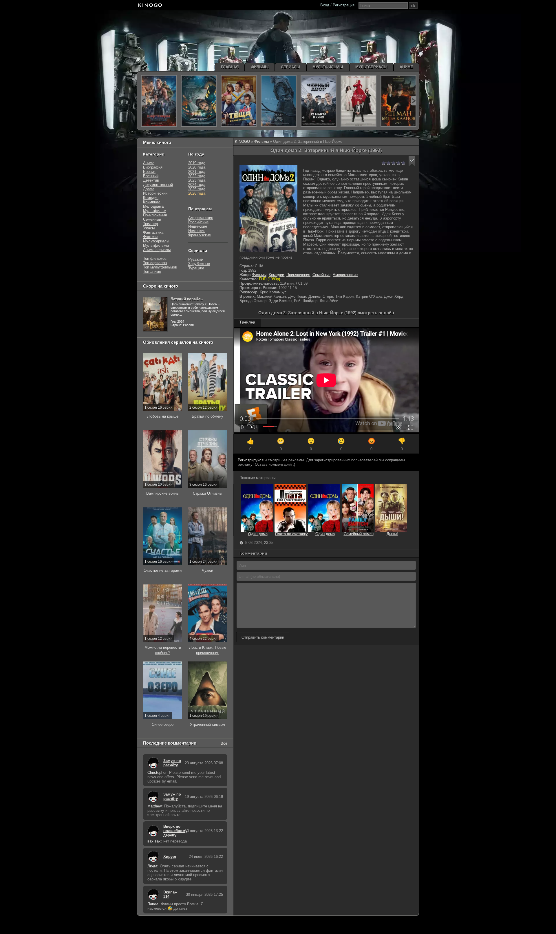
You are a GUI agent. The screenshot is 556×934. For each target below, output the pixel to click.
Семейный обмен (359, 534)
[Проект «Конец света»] (199, 101)
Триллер (150, 224)
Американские (345, 275)
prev (143, 100)
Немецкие (196, 231)
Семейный (152, 219)
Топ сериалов (155, 263)
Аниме (148, 163)
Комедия (150, 197)
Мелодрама (153, 206)
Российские (198, 222)
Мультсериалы (156, 241)
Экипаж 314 (170, 894)
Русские (195, 259)
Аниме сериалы (157, 250)
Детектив (151, 180)
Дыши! (392, 534)
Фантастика (153, 232)
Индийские (197, 226)
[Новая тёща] (239, 101)
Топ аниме (152, 271)
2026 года (196, 193)
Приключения (298, 275)
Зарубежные (199, 264)
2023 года (196, 180)
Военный (150, 176)
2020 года (196, 167)
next (413, 100)
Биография (152, 167)
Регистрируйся (251, 460)
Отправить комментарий (263, 637)
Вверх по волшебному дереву (172, 830)
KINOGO (242, 141)
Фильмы (261, 141)
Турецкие (196, 268)
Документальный (158, 184)
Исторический (155, 193)
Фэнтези (150, 237)
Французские (199, 235)
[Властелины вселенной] (159, 101)
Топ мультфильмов (160, 267)
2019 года (196, 163)
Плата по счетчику (291, 534)
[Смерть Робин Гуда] (279, 101)
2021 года (196, 171)
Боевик (149, 171)
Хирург (169, 856)
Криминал (151, 202)
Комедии (276, 275)
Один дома (258, 534)
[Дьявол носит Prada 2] (358, 101)
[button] (412, 161)
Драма (148, 189)
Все (224, 743)
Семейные (321, 275)
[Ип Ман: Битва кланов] (398, 101)
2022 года (196, 176)
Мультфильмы (156, 245)
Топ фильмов (155, 258)
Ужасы (149, 228)
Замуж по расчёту (172, 762)
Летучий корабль (187, 299)
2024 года (196, 184)
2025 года (196, 189)
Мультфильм (154, 211)
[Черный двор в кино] (318, 101)
